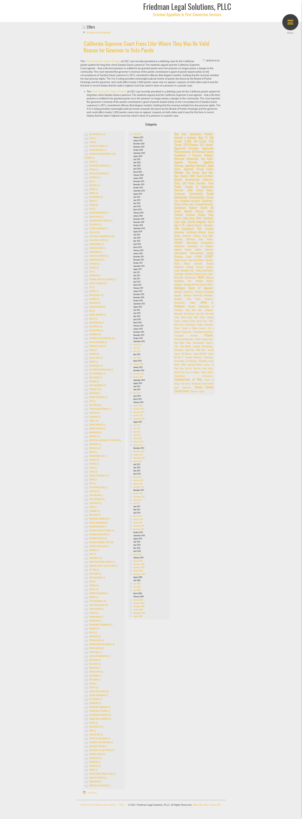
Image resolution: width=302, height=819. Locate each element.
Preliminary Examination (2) (100, 625)
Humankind (191, 243)
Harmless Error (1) (97, 429)
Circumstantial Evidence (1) (100, 221)
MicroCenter (179, 303)
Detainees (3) (94, 299)
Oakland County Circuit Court (194, 321)
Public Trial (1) (95, 652)
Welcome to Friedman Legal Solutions (98, 805)
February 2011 (138, 519)
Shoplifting (203, 361)
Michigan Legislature (183, 292)
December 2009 (138, 564)
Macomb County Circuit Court (199, 274)
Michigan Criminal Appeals (99, 32)
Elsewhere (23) (95, 335)
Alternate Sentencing (186, 159)
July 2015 (136, 348)
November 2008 (138, 606)
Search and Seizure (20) (99, 692)
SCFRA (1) (92, 684)
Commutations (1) (96, 244)
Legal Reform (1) (96, 495)
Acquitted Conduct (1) (98, 146)
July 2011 (136, 503)
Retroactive (178, 350)
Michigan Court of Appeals (193, 288)
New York (200, 314)
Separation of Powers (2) (99, 711)
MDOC (200, 277)
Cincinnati (179, 194)
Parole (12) (93, 590)
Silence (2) (93, 723)
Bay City (180, 134)
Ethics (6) (93, 350)
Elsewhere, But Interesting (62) (102, 339)
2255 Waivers (190, 145)
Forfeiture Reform (196, 232)
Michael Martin (204, 281)
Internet (209, 250)
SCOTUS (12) (93, 688)
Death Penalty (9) (96, 295)
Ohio (211, 321)
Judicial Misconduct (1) (99, 476)
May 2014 (136, 393)
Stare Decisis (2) (96, 735)
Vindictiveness (179, 376)
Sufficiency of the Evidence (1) (101, 750)
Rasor (189, 343)
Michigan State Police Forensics (193, 299)
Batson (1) (93, 189)
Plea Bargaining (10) (97, 601)
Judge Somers (180, 260)
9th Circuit (200, 141)
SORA (183, 365)
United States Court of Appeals (186, 372)
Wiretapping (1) (95, 782)
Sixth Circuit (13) (96, 727)
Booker (178, 179)
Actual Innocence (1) (97, 150)
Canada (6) (93, 205)
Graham (197, 236)
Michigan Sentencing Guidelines (198, 295)
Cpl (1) (91, 272)
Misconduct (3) (95, 558)
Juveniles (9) (94, 492)
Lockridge (178, 274)
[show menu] (290, 22)
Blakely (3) (93, 193)
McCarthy (178, 278)
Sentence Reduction (193, 358)
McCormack (190, 278)
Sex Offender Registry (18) (100, 715)
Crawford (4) (94, 276)
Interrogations (196, 253)
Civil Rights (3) (95, 225)
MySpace (209, 310)
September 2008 (139, 613)
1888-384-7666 (200, 805)
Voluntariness (207, 376)
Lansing (189, 267)
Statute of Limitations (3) (99, 739)
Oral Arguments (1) (97, 578)
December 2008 (138, 603)
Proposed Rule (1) (96, 641)
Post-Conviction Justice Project (103, 61)
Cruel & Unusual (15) (98, 284)
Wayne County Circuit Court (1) (102, 774)
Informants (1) (95, 444)
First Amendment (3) (97, 386)
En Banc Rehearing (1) (98, 342)
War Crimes (185, 384)
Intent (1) (93, 452)
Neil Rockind (189, 314)
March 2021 (137, 134)
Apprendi (188, 169)
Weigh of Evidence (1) (97, 778)
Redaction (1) (94, 668)
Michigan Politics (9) (98, 539)
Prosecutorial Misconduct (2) (102, 645)
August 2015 (137, 345)
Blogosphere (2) (96, 197)
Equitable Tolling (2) (97, 346)
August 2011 (137, 500)
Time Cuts (197, 369)
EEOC (198, 218)
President (194, 336)
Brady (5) (93, 201)
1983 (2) (92, 138)
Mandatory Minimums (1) (99, 519)
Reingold (196, 347)
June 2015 (136, 351)
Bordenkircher (192, 179)
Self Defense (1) (95, 699)
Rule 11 (202, 138)
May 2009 (136, 587)
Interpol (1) (94, 464)
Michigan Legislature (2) (99, 535)
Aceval (209, 145)
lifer (192, 270)
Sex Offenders (191, 361)
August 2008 (137, 616)
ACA (202, 145)
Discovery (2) (94, 303)
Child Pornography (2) (98, 213)
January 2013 (138, 445)
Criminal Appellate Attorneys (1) (102, 280)
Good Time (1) (94, 413)
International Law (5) (98, 456)
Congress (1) (94, 264)
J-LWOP (198, 257)
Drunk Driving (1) (96, 323)
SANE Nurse (201, 350)
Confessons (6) (95, 252)
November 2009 (138, 568)
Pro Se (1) (93, 633)
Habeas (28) (93, 421)
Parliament (208, 325)
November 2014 (138, 374)
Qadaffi (198, 339)
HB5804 (178, 243)
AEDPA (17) (93, 162)
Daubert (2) (94, 291)
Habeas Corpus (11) (97, 425)
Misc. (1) (92, 554)
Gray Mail (208, 236)
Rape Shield (179, 343)
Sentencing (208, 358)
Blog (122, 805)
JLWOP (209, 256)
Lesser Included (181, 270)
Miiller (192, 303)
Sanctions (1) (94, 680)
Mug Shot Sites (194, 310)
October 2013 (138, 415)
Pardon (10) (94, 586)
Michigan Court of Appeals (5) (101, 531)
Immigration (207, 243)
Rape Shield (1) (95, 660)
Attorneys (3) (94, 178)
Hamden (178, 239)
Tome (204, 369)
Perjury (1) (93, 597)
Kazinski (200, 264)
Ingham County (182, 250)
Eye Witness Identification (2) (101, 370)
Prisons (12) (94, 629)
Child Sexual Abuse (200, 190)
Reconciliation (198, 343)
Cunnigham (180, 208)
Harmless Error (194, 239)
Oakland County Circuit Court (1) (103, 566)
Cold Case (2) (94, 233)
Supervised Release (194, 365)
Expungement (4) (96, 366)
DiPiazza (200, 211)
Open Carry (178, 325)
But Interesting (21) (97, 135)
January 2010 (138, 561)
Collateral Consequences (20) (101, 237)
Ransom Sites (207, 339)
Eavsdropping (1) (96, 331)
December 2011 (138, 487)
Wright (201, 392)
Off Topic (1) (94, 570)
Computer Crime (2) (97, 248)
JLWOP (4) (93, 468)
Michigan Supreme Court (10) (101, 543)
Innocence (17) (95, 448)
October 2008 (138, 610)
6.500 (189, 141)
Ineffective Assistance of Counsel (193, 246)
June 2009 (137, 584)
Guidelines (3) (94, 417)
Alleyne (208, 155)
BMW (193, 176)
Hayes (210, 239)
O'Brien (202, 317)
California (208, 179)
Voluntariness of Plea (188, 379)
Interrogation (180, 253)
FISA (199, 229)
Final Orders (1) (95, 378)
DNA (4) (92, 311)
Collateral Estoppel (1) (98, 240)
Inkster (198, 250)
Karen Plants (182, 264)
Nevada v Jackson (185, 138)
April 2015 (137, 358)
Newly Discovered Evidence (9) (102, 562)
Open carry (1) (95, 574)
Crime (177, 204)
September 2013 (139, 419)
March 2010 (137, 555)
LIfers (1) (92, 507)
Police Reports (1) (96, 609)
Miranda (191, 307)
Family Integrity (196, 222)
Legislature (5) (95, 503)
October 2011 (138, 493)
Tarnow (206, 365)
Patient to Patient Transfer (193, 328)
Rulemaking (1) (95, 676)
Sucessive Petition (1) (98, 747)
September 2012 (139, 458)
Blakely (184, 176)
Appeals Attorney (185, 162)
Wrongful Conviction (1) (99, 786)
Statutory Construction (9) (101, 743)
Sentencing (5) (95, 703)
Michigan (178, 285)
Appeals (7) (93, 170)
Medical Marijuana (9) (98, 523)
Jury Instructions (196, 260)
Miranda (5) (94, 550)
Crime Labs (187, 204)
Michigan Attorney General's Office (198, 285)
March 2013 (137, 438)
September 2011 (139, 497)
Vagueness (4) (95, 766)
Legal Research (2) (96, 499)
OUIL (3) (92, 582)
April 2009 (137, 590)
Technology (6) (95, 758)
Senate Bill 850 (199, 354)
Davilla (205, 208)
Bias (176, 176)
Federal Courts (194, 225)
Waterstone (186, 388)
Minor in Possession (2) (99, 546)
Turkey (210, 369)
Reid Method (185, 347)
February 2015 (138, 364)
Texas (182, 369)
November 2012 (138, 451)
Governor (186, 236)
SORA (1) (92, 731)
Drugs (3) (93, 319)
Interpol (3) (94, 460)
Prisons (208, 335)
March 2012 (137, 477)
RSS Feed (92, 793)
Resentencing (207, 347)
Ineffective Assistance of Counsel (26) (105, 441)
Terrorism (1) (94, 762)
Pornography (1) (96, 617)
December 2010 (138, 526)
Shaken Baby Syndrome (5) (100, 719)
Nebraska (178, 314)
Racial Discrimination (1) (99, 656)
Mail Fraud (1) (95, 515)
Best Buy (207, 172)
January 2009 (138, 600)
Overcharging (190, 325)
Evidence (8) (94, 354)
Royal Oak (189, 350)
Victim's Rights (207, 372)
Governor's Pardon (201, 134)
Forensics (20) (95, 390)
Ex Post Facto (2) (96, 358)
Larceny (199, 267)
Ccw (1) (92, 209)
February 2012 (138, 480)
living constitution (204, 270)
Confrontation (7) (96, 260)
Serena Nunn (179, 361)
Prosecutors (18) (96, 648)
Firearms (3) (94, 382)
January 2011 (138, 523)
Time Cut (188, 369)
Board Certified (205, 176)
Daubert (193, 208)
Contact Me (215, 805)
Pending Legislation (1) (98, 594)
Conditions (207, 201)
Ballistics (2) (94, 186)
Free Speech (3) (95, 405)
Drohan (203, 215)
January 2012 (138, 484)
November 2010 (138, 529)
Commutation (197, 197)
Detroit (188, 211)
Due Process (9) (95, 327)
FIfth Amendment (184, 229)
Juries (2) (93, 480)
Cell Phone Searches (194, 183)
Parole (176, 328)
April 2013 (137, 435)
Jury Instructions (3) (98, 488)
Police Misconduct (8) (98, 605)
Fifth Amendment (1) (97, 374)
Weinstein (194, 392)
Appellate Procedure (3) (99, 174)
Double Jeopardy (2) (97, 315)
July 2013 (136, 425)
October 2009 (138, 571)
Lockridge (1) (94, 511)
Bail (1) (92, 182)
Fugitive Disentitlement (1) (100, 409)
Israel (188, 257)
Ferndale (208, 225)
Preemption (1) (95, 621)
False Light (180, 222)
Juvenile (209, 260)
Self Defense (186, 354)
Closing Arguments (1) (98, 229)
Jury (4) (92, 484)
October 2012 (138, 455)
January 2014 (138, 406)
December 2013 (138, 409)
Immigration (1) (95, 433)
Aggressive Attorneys (186, 148)
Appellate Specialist (195, 165)
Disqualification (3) (97, 307)
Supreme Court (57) (97, 754)
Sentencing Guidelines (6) (99, 707)
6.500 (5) (92, 142)
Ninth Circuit (186, 317)
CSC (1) (92, 288)
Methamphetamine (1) (97, 527)
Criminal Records (204, 204)
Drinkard (190, 215)
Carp (177, 183)
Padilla (199, 325)
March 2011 (137, 516)
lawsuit (209, 267)
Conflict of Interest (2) (99, 256)
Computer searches (190, 201)
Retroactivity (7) (96, 672)
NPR (196, 317)
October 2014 (138, 377)
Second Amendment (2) (98, 696)
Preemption (179, 336)
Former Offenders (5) (98, 397)
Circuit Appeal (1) (96, 217)
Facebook (208, 218)
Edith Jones (189, 218)
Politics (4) (93, 613)
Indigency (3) (94, 437)
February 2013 (138, 442)
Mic (189, 281)
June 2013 (136, 429)
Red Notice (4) (95, 664)
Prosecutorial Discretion (183, 339)
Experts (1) (93, 362)
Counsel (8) (94, 268)
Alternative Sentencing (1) (100, 166)
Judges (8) (93, 472)
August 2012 (137, 461)
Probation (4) (94, 637)
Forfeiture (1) (94, 393)
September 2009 (139, 574)
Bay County (192, 172)
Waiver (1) (93, 770)
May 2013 (136, 432)
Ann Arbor (207, 159)
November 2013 (138, 412)
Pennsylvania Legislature (203, 332)
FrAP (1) (92, 401)
